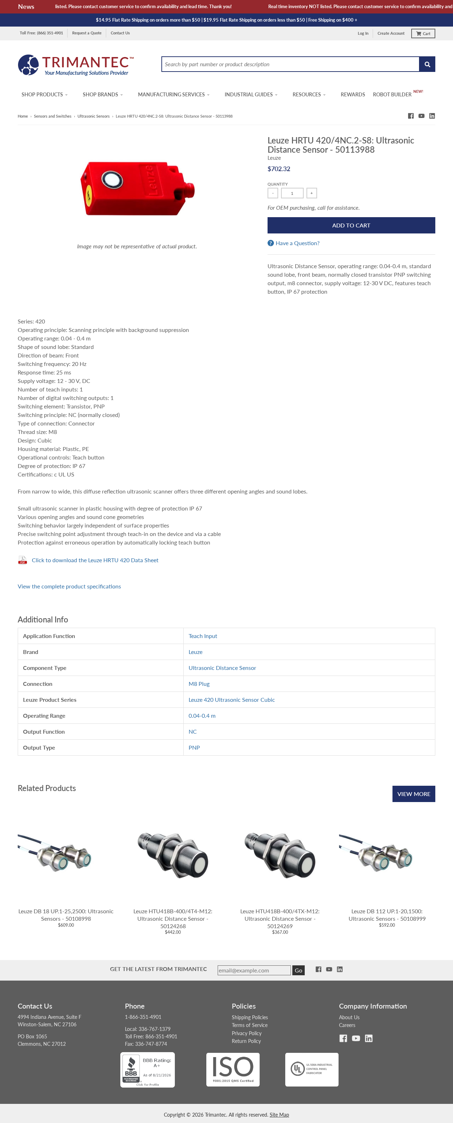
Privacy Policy (247, 1033)
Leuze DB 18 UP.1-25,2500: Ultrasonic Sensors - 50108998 (66, 915)
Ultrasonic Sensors (94, 116)
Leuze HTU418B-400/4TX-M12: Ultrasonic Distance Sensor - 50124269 (280, 918)
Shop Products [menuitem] (42, 94)
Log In (363, 33)
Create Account (391, 33)
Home (23, 116)
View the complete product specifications (69, 586)
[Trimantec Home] (76, 67)
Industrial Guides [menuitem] (249, 94)
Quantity (278, 184)
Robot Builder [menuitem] (392, 94)
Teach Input (203, 635)
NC (193, 731)
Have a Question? (298, 243)
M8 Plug (199, 683)
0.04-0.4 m (202, 715)
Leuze (274, 157)
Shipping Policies (250, 1017)
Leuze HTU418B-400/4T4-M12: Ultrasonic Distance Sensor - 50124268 (172, 918)
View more (413, 793)
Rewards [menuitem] (353, 94)
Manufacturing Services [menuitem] (171, 94)
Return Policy (246, 1041)
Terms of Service (250, 1025)
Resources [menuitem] (307, 94)
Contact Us (120, 32)
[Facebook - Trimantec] (411, 116)
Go (298, 970)
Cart (426, 33)
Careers (347, 1025)
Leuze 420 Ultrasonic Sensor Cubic (232, 699)
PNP (194, 747)
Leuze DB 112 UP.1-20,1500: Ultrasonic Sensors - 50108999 (387, 915)
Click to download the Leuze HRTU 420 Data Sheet (95, 560)
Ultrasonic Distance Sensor (222, 667)
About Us (349, 1017)
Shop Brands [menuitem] (100, 94)
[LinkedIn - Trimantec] (432, 116)
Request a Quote (87, 32)
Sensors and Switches (52, 116)
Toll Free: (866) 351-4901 (41, 32)
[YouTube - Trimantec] (421, 116)
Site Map (279, 1115)
